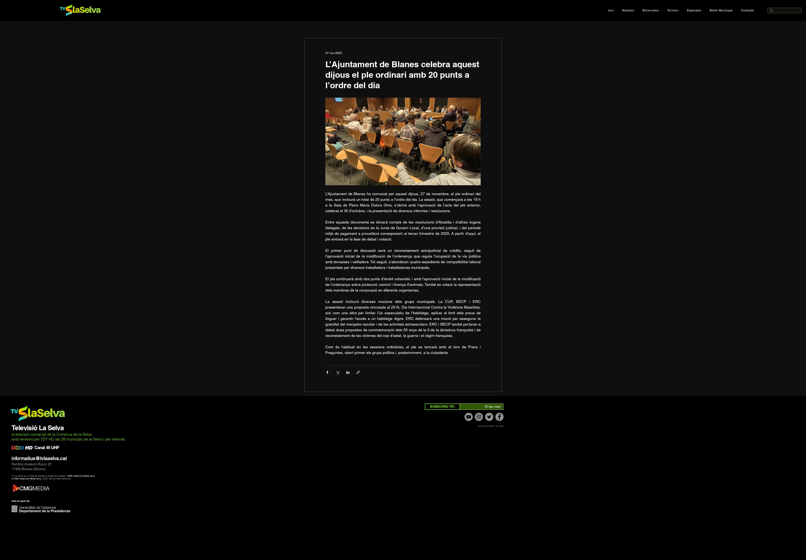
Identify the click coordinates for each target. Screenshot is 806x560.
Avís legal (500, 426)
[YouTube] (468, 417)
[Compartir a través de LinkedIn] (348, 372)
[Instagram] (479, 417)
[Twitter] (489, 417)
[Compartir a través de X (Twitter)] (338, 372)
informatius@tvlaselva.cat (39, 458)
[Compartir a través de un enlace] (358, 372)
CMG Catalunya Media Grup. (81, 476)
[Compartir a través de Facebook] (327, 372)
